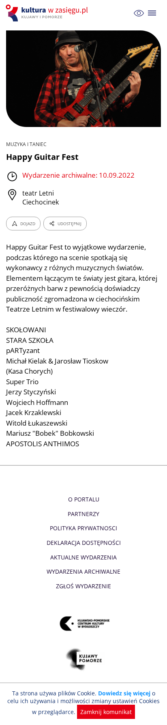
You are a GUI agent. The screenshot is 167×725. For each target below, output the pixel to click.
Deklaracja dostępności (84, 542)
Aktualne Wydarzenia (83, 557)
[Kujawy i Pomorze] (83, 659)
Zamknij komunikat (106, 712)
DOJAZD (27, 223)
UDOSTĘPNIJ (69, 223)
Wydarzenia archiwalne (83, 571)
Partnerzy (83, 514)
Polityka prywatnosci (83, 528)
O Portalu (83, 499)
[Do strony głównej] (48, 13)
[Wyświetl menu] (152, 13)
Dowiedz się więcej (124, 693)
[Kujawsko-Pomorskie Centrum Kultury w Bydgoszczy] (84, 624)
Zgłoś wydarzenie (83, 586)
